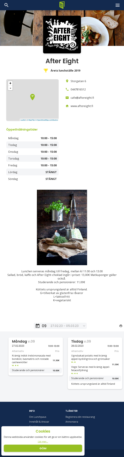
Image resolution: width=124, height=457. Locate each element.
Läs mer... (43, 441)
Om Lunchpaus (37, 417)
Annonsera (71, 421)
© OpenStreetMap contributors (46, 120)
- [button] (10, 88)
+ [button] (10, 83)
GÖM (42, 448)
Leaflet (23, 120)
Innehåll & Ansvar (39, 421)
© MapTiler (31, 120)
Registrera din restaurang (80, 417)
